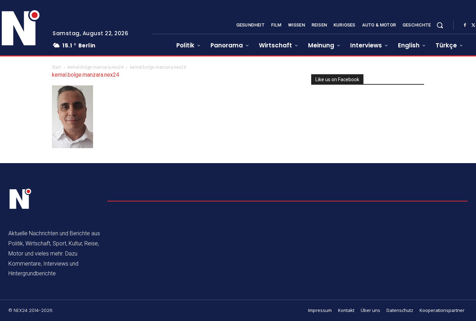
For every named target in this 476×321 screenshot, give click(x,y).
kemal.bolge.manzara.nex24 (95, 67)
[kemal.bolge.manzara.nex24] (72, 146)
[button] (439, 25)
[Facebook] (465, 25)
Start (56, 67)
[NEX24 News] (20, 199)
